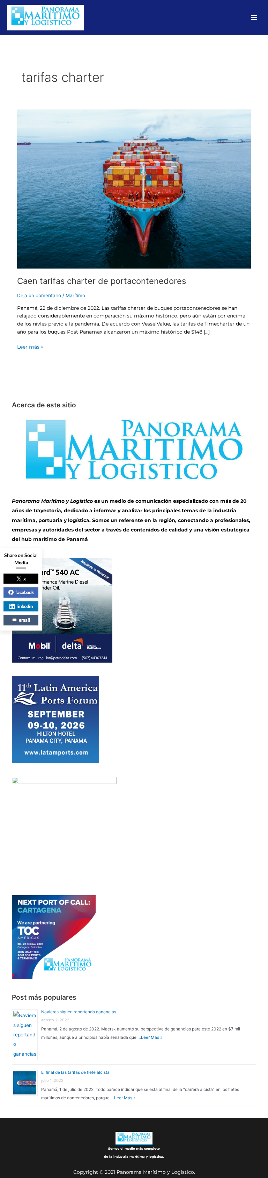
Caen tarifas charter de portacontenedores (101, 281)
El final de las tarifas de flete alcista (75, 1072)
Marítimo (75, 295)
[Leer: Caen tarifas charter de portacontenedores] (134, 188)
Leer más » (30, 346)
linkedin (24, 606)
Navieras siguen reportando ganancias (78, 1011)
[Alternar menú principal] (254, 17)
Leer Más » (151, 1037)
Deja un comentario (39, 295)
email (24, 620)
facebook (24, 592)
